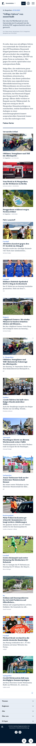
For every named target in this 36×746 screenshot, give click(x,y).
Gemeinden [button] (10, 3)
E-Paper (5, 721)
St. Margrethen (7, 10)
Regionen (5, 706)
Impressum (12, 728)
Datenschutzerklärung (23, 728)
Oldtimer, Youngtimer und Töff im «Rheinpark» (16, 154)
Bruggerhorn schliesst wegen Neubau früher (16, 210)
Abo (23, 3)
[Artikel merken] (24, 741)
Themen (5, 701)
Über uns (5, 716)
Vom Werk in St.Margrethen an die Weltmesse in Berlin (15, 182)
